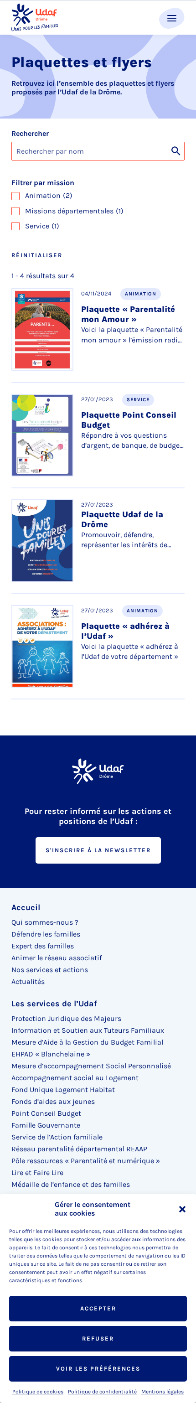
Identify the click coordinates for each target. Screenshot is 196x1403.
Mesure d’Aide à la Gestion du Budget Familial (87, 1042)
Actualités (28, 981)
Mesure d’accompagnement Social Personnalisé (91, 1065)
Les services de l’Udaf (54, 1004)
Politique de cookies (37, 1391)
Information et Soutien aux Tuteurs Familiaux (87, 1030)
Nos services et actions (49, 969)
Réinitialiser (36, 255)
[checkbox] (98, 196)
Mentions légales (162, 1391)
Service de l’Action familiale (57, 1137)
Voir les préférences (98, 1368)
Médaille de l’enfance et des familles (70, 1184)
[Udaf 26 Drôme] (34, 17)
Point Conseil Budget (46, 1113)
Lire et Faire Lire (37, 1172)
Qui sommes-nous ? (44, 922)
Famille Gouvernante (45, 1125)
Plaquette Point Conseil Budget (128, 420)
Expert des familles (42, 946)
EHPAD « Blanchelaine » (50, 1054)
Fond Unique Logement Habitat (63, 1089)
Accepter (98, 1308)
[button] (182, 1209)
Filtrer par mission (42, 183)
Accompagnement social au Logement (75, 1077)
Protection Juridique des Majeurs (66, 1018)
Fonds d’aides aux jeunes (53, 1101)
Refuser (98, 1338)
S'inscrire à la (98, 850)
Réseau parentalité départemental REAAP (79, 1148)
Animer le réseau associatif (56, 957)
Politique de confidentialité (102, 1391)
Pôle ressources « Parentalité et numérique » (85, 1160)
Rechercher (30, 133)
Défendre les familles (45, 934)
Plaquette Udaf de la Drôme (122, 519)
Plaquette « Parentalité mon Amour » (128, 314)
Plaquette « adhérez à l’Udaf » (125, 631)
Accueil (25, 907)
